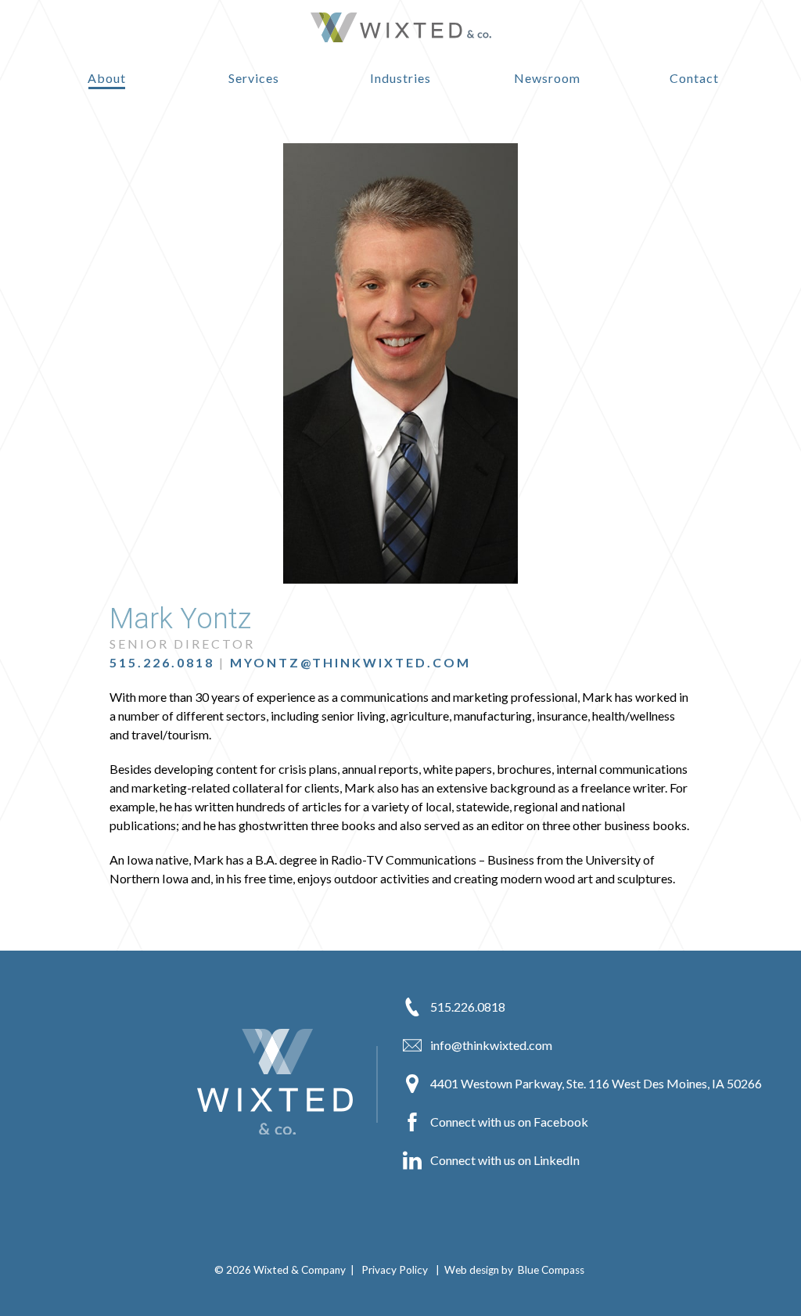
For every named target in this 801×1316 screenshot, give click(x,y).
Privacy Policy (394, 1270)
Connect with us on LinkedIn (504, 1159)
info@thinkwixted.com (490, 1044)
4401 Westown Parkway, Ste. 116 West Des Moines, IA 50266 (595, 1083)
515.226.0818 (162, 662)
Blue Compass (551, 1270)
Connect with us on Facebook (508, 1121)
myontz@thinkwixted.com (350, 662)
